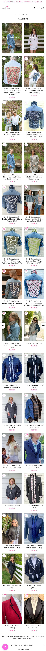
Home (18, 15)
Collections (25, 15)
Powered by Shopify (23, 649)
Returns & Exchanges (22, 645)
